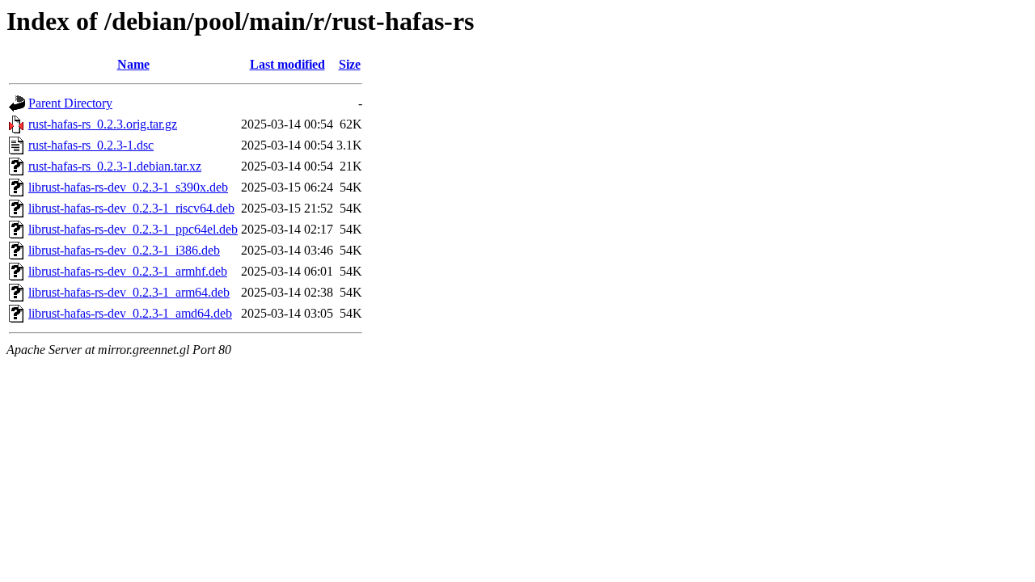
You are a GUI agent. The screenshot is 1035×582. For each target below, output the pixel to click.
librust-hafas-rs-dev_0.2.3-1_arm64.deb (129, 292)
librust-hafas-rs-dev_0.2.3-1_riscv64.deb (131, 208)
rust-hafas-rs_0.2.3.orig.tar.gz (102, 124)
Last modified (287, 64)
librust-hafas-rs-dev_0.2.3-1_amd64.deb (130, 313)
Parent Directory (70, 103)
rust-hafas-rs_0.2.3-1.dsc (91, 145)
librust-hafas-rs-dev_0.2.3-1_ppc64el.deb (133, 229)
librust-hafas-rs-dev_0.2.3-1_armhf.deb (127, 271)
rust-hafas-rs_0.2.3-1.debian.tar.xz (114, 166)
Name (133, 64)
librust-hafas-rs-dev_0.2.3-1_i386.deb (124, 250)
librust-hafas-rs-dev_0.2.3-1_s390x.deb (128, 187)
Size (350, 64)
